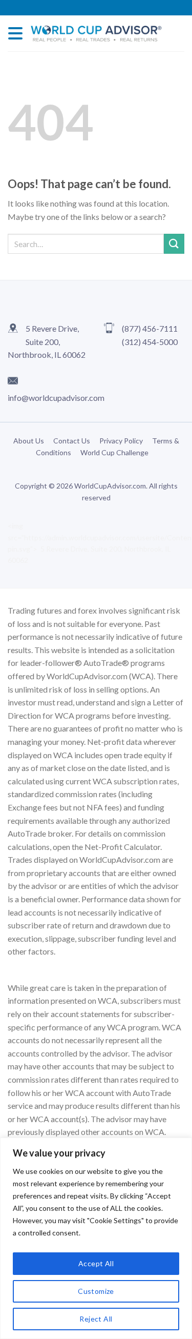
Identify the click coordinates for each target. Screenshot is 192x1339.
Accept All (96, 1263)
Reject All (95, 1318)
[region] (96, 1238)
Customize (96, 1291)
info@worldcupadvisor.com (56, 397)
